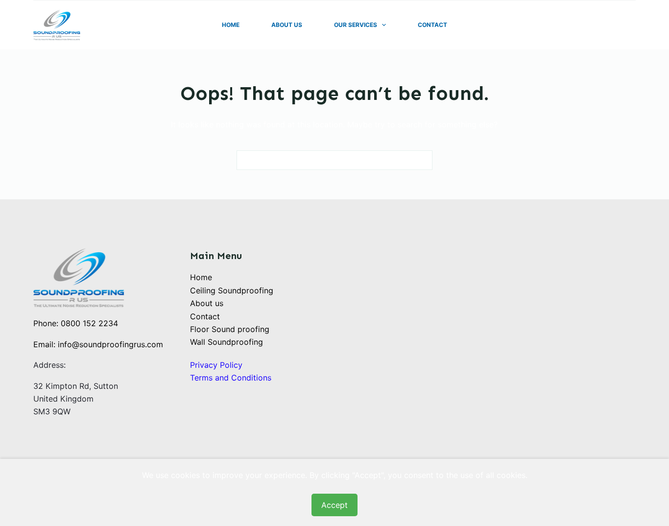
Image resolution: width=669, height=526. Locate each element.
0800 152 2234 (89, 323)
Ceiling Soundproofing (231, 290)
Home (230, 24)
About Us (286, 24)
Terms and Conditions (230, 378)
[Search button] (422, 160)
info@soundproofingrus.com (110, 344)
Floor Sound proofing (229, 329)
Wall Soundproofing (226, 342)
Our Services (355, 24)
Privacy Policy (216, 365)
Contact (432, 24)
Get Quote (612, 25)
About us (206, 303)
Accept (334, 505)
